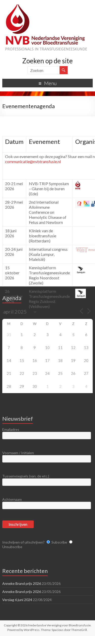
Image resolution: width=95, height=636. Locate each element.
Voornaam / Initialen (18, 453)
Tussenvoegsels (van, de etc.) (25, 476)
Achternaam (12, 499)
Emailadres (10, 429)
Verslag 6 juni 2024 (17, 600)
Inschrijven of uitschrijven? (23, 542)
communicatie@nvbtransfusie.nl (33, 161)
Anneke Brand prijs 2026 (21, 583)
